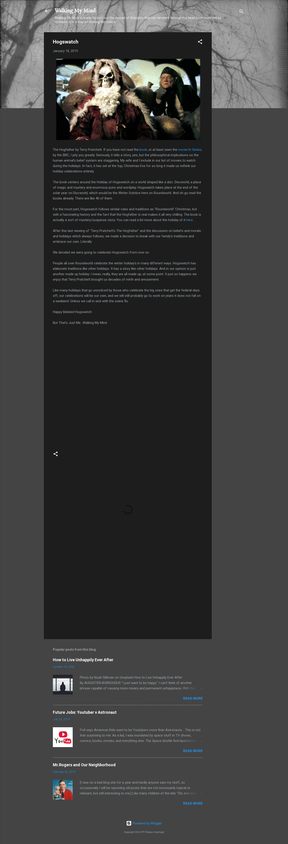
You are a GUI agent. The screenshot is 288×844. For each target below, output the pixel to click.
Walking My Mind (75, 10)
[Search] (241, 12)
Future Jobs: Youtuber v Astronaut (85, 712)
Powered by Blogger (147, 823)
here (189, 220)
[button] (200, 42)
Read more (193, 698)
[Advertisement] (229, 99)
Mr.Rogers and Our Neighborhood (84, 764)
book (143, 150)
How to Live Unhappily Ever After (83, 659)
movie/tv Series (189, 150)
